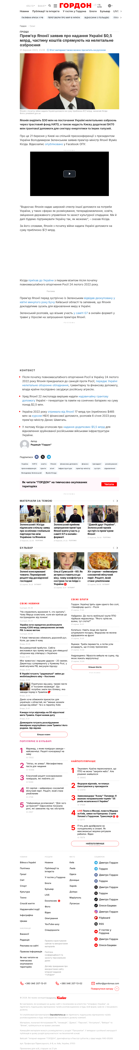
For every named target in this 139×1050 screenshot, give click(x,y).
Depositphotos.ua (57, 1014)
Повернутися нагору (102, 988)
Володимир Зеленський (31, 473)
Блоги (93, 11)
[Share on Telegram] (49, 457)
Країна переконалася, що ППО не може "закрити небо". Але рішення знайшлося (96, 771)
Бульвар (105, 11)
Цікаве (23, 921)
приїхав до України (41, 280)
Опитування (51, 918)
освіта (43, 464)
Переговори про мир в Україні (64, 17)
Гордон (23, 26)
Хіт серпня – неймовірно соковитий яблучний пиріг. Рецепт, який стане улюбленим (45, 791)
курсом (37, 415)
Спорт (23, 885)
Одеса (73, 874)
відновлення (110, 468)
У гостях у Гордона (74, 11)
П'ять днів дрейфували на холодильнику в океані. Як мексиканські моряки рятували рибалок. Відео (94, 829)
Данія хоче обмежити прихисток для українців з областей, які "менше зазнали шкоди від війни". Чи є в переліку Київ (42, 702)
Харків (73, 885)
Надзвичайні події (30, 909)
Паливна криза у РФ (32, 17)
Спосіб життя (27, 903)
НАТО (34, 464)
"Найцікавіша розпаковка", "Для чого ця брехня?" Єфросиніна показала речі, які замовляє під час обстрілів (46, 806)
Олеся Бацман (107, 905)
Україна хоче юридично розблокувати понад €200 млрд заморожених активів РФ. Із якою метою (42, 627)
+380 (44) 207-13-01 (35, 983)
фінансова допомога (69, 464)
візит (52, 468)
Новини (24, 11)
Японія (53, 464)
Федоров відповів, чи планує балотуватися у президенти (93, 785)
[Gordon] (75, 6)
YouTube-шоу (52, 924)
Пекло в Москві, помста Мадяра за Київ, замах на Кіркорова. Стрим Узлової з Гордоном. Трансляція (97, 813)
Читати (109, 484)
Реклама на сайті (29, 945)
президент (96, 464)
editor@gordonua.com (107, 983)
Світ (22, 880)
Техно (23, 897)
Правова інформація (31, 951)
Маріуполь (75, 897)
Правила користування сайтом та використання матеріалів (56, 944)
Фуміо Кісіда (51, 473)
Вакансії (24, 934)
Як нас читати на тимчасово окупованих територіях (29, 962)
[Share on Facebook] (37, 457)
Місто (72, 857)
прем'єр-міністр (83, 468)
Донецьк (74, 880)
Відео (48, 912)
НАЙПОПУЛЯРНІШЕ (83, 761)
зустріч (97, 468)
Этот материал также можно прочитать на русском (78, 50)
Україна (24, 464)
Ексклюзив (51, 900)
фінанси (85, 464)
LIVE (47, 894)
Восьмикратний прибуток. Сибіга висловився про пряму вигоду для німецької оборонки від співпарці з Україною (44, 650)
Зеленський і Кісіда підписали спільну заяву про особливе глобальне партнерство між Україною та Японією (35, 530)
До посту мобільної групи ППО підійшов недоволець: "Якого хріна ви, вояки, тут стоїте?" (93, 618)
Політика (39, 540)
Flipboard (104, 917)
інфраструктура (65, 468)
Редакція (24, 939)
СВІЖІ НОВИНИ (29, 603)
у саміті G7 (81, 313)
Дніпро (73, 891)
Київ (72, 862)
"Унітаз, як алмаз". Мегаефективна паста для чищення (44, 765)
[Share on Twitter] (43, 457)
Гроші (32, 26)
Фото (47, 906)
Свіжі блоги (79, 599)
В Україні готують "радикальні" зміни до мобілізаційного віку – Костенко (42, 675)
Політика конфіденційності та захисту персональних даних (55, 956)
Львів (72, 868)
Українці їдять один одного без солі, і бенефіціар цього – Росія (95, 605)
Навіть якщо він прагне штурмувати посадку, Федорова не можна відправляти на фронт (93, 633)
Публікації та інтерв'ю (45, 11)
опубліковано (54, 144)
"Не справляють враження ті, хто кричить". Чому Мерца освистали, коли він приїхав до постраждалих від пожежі (43, 614)
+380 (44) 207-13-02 (71, 983)
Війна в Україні (28, 862)
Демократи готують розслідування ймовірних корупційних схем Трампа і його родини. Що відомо (43, 725)
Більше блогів (95, 667)
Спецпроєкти (52, 930)
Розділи (48, 857)
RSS (101, 923)
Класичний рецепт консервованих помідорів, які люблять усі (44, 777)
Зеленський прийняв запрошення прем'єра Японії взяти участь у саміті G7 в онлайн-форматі (67, 530)
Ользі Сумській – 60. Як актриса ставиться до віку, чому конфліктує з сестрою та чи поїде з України (68, 577)
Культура (25, 891)
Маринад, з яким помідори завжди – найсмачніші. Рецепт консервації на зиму (45, 751)
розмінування (111, 464)
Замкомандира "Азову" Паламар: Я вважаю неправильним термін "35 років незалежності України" (97, 798)
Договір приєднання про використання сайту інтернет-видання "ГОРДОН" (56, 970)
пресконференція (28, 468)
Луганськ (75, 903)
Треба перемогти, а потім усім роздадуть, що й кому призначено (92, 645)
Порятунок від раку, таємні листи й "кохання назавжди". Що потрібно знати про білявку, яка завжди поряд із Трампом (43, 687)
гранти (43, 468)
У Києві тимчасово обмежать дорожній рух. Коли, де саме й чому (43, 639)
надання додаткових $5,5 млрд (84, 427)
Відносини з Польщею (97, 17)
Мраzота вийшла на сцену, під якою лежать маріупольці (95, 657)
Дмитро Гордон (108, 862)
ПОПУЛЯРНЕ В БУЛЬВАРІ (36, 741)
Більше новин (43, 734)
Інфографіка (26, 915)
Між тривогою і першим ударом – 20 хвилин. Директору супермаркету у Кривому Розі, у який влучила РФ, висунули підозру (44, 663)
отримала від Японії (61, 411)
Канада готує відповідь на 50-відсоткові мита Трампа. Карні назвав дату (42, 713)
